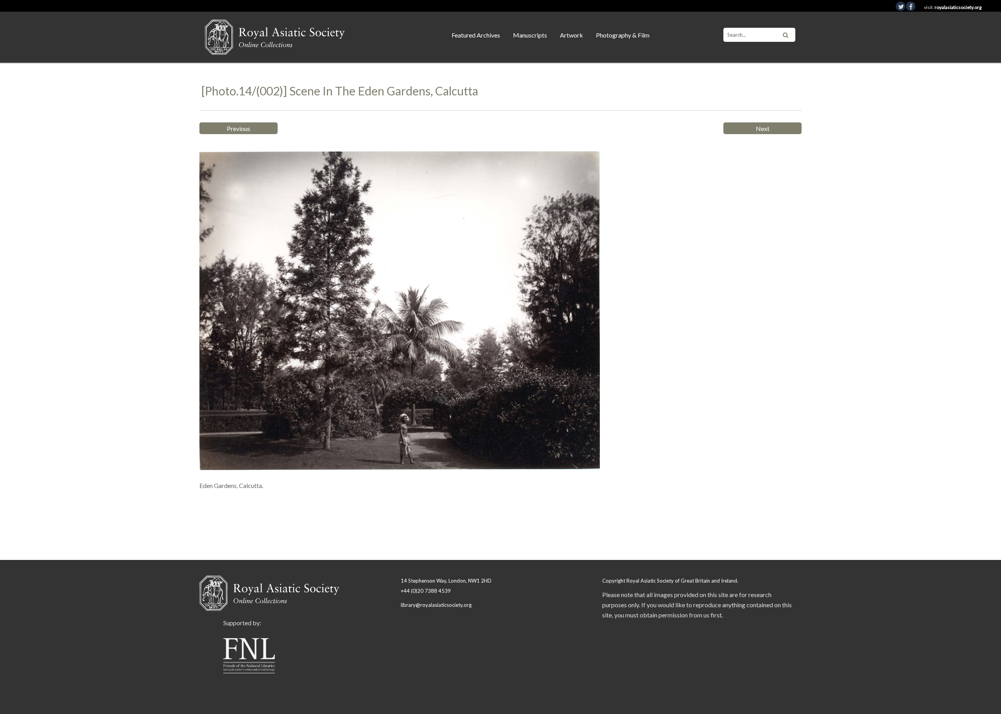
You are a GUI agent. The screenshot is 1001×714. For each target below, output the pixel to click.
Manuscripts (530, 35)
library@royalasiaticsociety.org (436, 605)
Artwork (571, 35)
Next (763, 128)
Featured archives (476, 35)
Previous (238, 128)
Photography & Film (622, 35)
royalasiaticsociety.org (958, 7)
